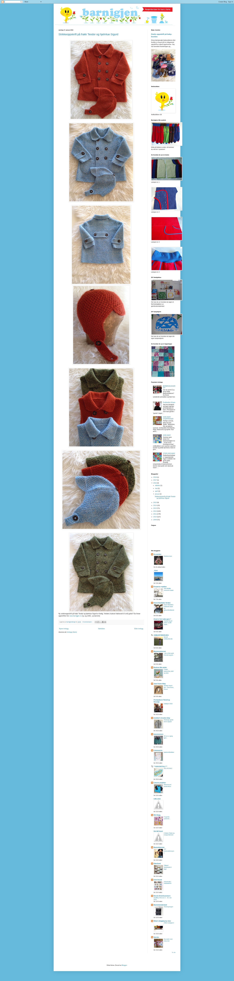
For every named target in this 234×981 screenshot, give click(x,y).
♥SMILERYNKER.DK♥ (161, 635)
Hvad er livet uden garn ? (162, 619)
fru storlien (157, 554)
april (156, 491)
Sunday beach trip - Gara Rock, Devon (169, 687)
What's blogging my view (162, 921)
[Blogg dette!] (98, 622)
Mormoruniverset (160, 651)
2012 (155, 511)
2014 (155, 505)
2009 (155, 520)
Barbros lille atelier (160, 667)
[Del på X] (100, 622)
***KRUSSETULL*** (160, 766)
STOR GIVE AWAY (169, 453)
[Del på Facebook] (103, 622)
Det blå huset (158, 831)
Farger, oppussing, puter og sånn (169, 671)
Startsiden (101, 629)
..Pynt (156, 570)
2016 (155, 483)
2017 (155, 480)
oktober (157, 485)
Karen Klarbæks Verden (162, 603)
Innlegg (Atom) (72, 632)
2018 (155, 477)
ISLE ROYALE (168, 768)
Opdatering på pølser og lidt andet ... (168, 622)
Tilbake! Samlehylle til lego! (167, 867)
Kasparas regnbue (160, 587)
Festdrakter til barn (169, 402)
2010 (155, 517)
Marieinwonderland (160, 905)
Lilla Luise (157, 799)
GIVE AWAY (167, 435)
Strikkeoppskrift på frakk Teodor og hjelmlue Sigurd (88, 34)
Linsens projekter (160, 783)
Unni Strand (158, 880)
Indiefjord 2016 (168, 703)
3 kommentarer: (87, 622)
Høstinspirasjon (168, 906)
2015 (155, 502)
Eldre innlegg (138, 629)
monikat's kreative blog (162, 718)
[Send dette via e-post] (96, 622)
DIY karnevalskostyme (169, 851)
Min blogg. (157, 815)
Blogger (124, 965)
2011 (155, 514)
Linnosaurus (158, 750)
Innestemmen (158, 734)
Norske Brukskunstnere (162, 896)
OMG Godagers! (169, 923)
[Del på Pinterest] (105, 622)
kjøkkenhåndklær (169, 752)
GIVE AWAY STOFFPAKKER (168, 418)
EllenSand (157, 863)
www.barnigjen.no (75, 616)
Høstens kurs (168, 556)
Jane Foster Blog (160, 684)
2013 (155, 508)
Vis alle (174, 952)
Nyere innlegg (63, 629)
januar (157, 494)
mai (156, 488)
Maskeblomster (159, 847)
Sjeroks (156, 937)
